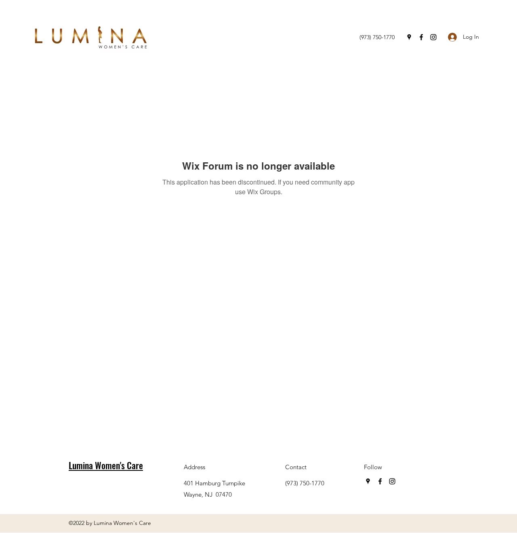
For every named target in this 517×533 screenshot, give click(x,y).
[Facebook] (421, 37)
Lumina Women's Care (106, 465)
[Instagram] (433, 37)
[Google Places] (409, 37)
